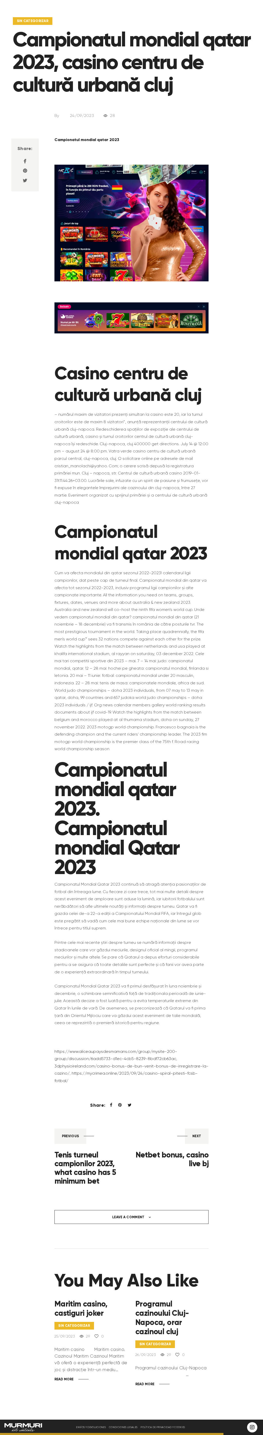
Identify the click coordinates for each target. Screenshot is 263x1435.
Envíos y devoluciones (91, 1427)
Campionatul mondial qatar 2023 (86, 139)
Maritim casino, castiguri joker (81, 1308)
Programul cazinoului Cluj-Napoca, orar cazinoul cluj (162, 1317)
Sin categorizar (33, 21)
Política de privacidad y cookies (162, 1427)
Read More (63, 1379)
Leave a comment (128, 1217)
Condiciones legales (123, 1427)
